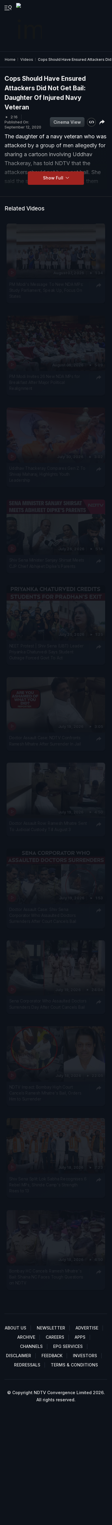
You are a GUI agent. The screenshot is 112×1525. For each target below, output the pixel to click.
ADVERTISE (87, 1327)
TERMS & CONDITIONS (74, 1364)
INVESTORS (85, 1355)
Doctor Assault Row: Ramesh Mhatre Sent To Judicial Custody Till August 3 (48, 826)
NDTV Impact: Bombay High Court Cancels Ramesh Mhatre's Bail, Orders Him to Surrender (45, 1092)
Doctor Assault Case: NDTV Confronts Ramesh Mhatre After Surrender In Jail (45, 740)
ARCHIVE (26, 1337)
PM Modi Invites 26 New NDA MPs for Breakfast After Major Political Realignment (44, 382)
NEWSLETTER (51, 1327)
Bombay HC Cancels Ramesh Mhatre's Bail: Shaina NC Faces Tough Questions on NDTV (46, 1276)
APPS (80, 1337)
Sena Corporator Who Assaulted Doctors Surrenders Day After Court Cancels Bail (48, 1004)
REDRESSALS (27, 1364)
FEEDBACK (52, 1355)
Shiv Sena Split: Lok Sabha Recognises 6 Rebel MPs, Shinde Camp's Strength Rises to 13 (48, 1184)
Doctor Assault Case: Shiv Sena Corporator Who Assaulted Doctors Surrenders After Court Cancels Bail (42, 915)
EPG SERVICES (68, 1346)
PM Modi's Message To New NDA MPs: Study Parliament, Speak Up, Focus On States (46, 290)
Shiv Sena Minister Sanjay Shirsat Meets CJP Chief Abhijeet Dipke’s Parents (47, 562)
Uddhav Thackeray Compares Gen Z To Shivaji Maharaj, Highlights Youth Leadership (47, 474)
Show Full (54, 177)
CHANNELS (31, 1346)
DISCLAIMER (18, 1355)
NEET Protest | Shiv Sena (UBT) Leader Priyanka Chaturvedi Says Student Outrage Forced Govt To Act (46, 651)
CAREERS (55, 1337)
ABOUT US (15, 1327)
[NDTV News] (29, 25)
